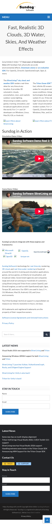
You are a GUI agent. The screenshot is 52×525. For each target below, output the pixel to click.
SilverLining (36, 350)
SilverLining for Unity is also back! (16, 373)
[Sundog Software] (26, 7)
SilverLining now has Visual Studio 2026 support (22, 445)
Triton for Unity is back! (12, 378)
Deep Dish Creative (33, 512)
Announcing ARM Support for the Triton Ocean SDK (23, 451)
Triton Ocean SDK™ (44, 83)
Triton (46, 350)
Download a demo (28, 68)
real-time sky (35, 266)
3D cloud (6, 269)
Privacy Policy (8, 323)
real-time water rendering (24, 269)
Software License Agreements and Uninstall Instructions (25, 318)
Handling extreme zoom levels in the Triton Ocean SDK (24, 448)
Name (4, 394)
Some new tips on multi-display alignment (19, 437)
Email (4, 402)
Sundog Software (9, 266)
